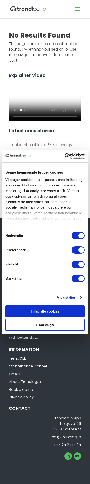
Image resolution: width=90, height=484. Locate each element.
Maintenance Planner (28, 366)
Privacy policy (21, 397)
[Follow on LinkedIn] (68, 456)
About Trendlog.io (25, 381)
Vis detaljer (66, 297)
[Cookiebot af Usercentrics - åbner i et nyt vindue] (65, 156)
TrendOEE (17, 358)
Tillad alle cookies (45, 311)
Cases (14, 374)
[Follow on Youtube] (77, 456)
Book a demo (21, 389)
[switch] (78, 250)
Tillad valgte (45, 325)
